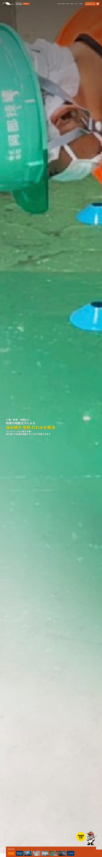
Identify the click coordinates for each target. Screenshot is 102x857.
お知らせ (76, 3)
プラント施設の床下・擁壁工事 (62, 853)
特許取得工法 (26, 3)
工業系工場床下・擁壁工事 (28, 853)
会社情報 (59, 3)
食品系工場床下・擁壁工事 (36, 853)
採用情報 (80, 3)
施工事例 (67, 3)
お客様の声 (72, 3)
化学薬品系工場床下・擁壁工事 (53, 853)
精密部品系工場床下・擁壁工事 (45, 853)
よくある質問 (70, 853)
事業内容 (63, 3)
